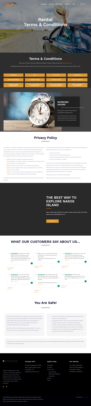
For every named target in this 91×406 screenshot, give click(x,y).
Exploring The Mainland (54, 374)
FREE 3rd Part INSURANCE (76, 367)
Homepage (43, 4)
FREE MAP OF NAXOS (75, 369)
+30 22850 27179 (29, 369)
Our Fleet (51, 4)
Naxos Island (59, 4)
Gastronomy (52, 376)
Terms (74, 4)
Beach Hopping (52, 372)
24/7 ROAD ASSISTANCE (76, 365)
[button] (13, 75)
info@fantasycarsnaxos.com (32, 371)
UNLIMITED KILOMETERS (76, 371)
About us (68, 4)
